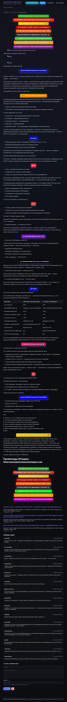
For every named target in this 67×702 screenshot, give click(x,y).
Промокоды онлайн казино (12, 2)
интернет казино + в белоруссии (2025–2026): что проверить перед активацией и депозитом (32, 507)
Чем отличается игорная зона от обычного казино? (19, 426)
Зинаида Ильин (23, 12)
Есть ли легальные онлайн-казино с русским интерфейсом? (22, 422)
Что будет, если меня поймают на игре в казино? (19, 420)
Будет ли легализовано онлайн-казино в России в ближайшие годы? (24, 428)
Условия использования (52, 699)
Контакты (61, 699)
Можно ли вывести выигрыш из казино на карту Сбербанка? (22, 424)
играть (17, 76)
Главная (5, 7)
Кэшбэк (10, 7)
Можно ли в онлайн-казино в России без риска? (20, 418)
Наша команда (60, 2)
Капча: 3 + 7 (6, 680)
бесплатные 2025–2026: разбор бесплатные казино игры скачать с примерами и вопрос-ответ (33, 525)
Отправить (7, 688)
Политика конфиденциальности (36, 699)
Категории (51, 2)
